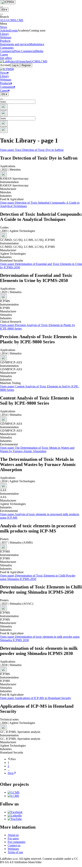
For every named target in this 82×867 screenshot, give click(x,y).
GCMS (10, 20)
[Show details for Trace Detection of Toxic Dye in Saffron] (3, 174)
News (3, 27)
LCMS (19, 20)
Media (39, 51)
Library (4, 34)
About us (13, 835)
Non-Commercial (25, 51)
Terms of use (15, 852)
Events (13, 30)
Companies (7, 47)
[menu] (1, 6)
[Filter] (4, 113)
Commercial (7, 51)
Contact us (14, 845)
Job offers (6, 58)
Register (26, 65)
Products (5, 40)
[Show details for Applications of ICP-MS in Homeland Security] (3, 727)
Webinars (5, 37)
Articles (4, 30)
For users (13, 838)
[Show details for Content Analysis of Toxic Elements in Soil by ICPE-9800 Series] (3, 419)
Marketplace (36, 44)
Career (4, 54)
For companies (16, 842)
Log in (15, 65)
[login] (1, 99)
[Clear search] (4, 107)
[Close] (1, 14)
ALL (3, 20)
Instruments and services (14, 44)
